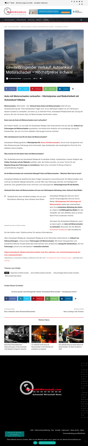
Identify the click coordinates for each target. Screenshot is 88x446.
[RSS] (82, 1)
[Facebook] (71, 1)
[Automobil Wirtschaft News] (41, 389)
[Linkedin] (77, 1)
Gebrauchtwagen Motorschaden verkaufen (66, 273)
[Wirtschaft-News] (7, 78)
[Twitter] (79, 4)
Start (5, 27)
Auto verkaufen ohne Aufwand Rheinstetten (19, 312)
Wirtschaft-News (16, 78)
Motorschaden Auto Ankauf (13, 276)
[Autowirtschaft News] (15, 11)
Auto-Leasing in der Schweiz (74, 312)
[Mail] (79, 1)
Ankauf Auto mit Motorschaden (20, 273)
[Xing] (82, 4)
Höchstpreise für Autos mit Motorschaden (58, 258)
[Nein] (85, 441)
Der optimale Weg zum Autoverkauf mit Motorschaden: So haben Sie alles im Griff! (71, 347)
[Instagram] (74, 1)
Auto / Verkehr (9, 342)
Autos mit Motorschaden (50, 142)
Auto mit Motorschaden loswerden (41, 273)
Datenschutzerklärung (47, 443)
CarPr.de (6, 260)
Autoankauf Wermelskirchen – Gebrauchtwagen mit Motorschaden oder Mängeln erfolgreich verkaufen (15, 347)
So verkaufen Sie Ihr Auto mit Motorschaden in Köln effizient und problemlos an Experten (42, 347)
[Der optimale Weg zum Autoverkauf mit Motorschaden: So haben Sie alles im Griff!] (71, 334)
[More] (73, 89)
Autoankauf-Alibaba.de (58, 230)
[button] (81, 20)
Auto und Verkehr (13, 27)
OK (35, 443)
